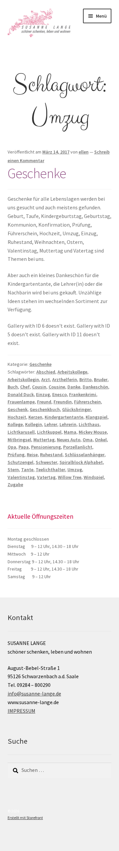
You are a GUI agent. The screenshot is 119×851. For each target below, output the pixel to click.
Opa (12, 447)
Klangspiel (96, 417)
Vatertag (46, 477)
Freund (44, 402)
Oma (88, 440)
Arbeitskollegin (23, 379)
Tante (27, 470)
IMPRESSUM (21, 710)
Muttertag (44, 440)
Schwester (46, 462)
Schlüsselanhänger (84, 455)
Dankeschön (95, 387)
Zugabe (15, 484)
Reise (32, 455)
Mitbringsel (19, 440)
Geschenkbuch (45, 409)
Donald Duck (21, 394)
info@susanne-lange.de (34, 693)
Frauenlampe (21, 402)
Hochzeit (17, 417)
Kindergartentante (64, 417)
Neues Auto (68, 440)
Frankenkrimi (82, 394)
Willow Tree (69, 477)
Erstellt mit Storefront (25, 817)
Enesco (59, 394)
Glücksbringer (76, 409)
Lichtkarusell (21, 432)
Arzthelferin (64, 379)
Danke (73, 387)
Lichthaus (89, 424)
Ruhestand (51, 455)
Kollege (15, 424)
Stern (13, 470)
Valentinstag (21, 477)
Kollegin (33, 424)
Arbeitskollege (72, 372)
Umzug (74, 470)
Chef (25, 387)
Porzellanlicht (77, 447)
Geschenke (37, 173)
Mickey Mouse (93, 432)
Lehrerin (68, 424)
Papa (24, 447)
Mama (70, 432)
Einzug (43, 394)
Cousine (57, 387)
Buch (13, 387)
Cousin (39, 387)
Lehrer (50, 424)
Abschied (45, 372)
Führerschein (87, 402)
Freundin (63, 402)
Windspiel (94, 477)
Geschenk (17, 409)
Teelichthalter (50, 470)
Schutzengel (20, 462)
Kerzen (35, 417)
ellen (84, 152)
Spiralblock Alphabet (81, 462)
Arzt (45, 379)
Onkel (101, 440)
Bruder (100, 379)
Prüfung (16, 455)
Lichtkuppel (49, 432)
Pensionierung (46, 447)
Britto (85, 379)
